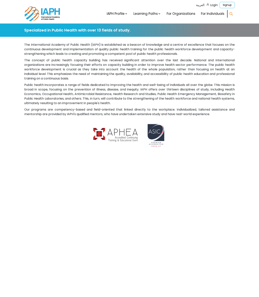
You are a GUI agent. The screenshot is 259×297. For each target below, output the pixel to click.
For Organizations (181, 13)
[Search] (231, 14)
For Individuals (212, 13)
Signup (227, 5)
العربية (200, 5)
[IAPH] (42, 14)
